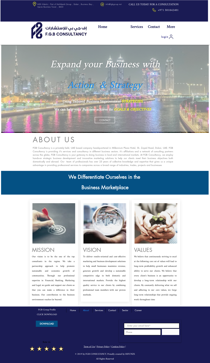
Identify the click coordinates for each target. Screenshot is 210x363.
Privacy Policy (103, 346)
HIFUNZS (130, 354)
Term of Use (89, 346)
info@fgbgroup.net (113, 4)
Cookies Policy (118, 346)
